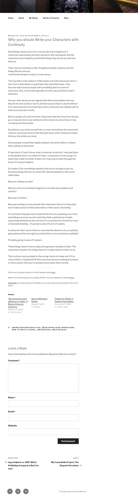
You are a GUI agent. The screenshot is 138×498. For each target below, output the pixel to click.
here (53, 272)
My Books (33, 18)
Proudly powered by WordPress (72, 491)
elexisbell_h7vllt (38, 36)
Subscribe (12, 283)
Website (12, 425)
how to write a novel (24, 330)
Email (11, 411)
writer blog (44, 330)
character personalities (26, 327)
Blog (66, 18)
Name (12, 397)
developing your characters (58, 327)
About (21, 18)
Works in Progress (51, 18)
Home (10, 18)
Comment (14, 360)
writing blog (59, 330)
